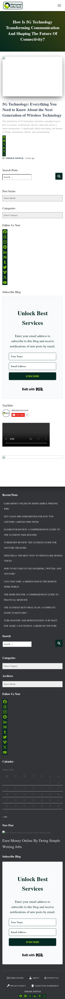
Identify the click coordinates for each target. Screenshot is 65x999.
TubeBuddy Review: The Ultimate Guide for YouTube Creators (30, 545)
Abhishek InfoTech (32, 991)
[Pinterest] (32, 140)
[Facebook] (32, 137)
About (35, 978)
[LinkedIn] (32, 147)
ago (30, 158)
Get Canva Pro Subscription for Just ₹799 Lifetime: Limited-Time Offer (28, 519)
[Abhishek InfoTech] (14, 5)
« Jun (4, 816)
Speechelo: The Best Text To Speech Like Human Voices (33, 558)
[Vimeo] (32, 272)
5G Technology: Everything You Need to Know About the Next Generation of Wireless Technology (32, 109)
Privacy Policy (18, 985)
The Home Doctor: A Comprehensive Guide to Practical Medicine (31, 597)
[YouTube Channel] (32, 282)
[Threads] (32, 151)
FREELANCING (17, 978)
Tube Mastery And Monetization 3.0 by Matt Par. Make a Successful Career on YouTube (30, 623)
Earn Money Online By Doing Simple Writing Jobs (31, 506)
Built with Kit (32, 389)
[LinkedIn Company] (32, 252)
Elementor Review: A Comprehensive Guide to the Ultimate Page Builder (32, 532)
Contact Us (52, 978)
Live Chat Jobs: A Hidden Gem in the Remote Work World (30, 584)
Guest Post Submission (47, 985)
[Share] (32, 154)
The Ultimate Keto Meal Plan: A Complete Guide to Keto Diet (30, 610)
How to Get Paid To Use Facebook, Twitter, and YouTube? (32, 571)
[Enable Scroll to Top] (59, 993)
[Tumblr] (32, 262)
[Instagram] (32, 241)
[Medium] (32, 257)
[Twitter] (32, 267)
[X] (32, 144)
